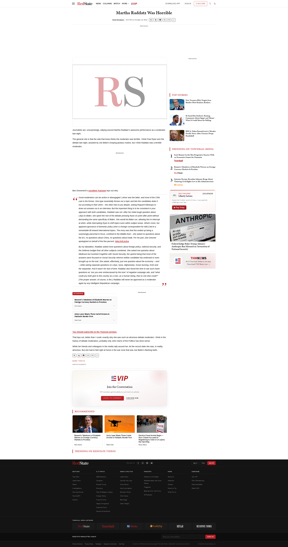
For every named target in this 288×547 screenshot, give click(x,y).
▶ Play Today (179, 207)
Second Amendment (103, 511)
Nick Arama (78, 445)
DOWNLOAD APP (172, 3)
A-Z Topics (100, 471)
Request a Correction (110, 544)
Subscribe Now (132, 398)
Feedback (98, 544)
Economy (99, 488)
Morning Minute (77, 492)
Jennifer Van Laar (126, 480)
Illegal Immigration (102, 503)
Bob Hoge (123, 500)
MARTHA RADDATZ (79, 364)
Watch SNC (195, 488)
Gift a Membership (198, 480)
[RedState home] (80, 463)
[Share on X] (151, 20)
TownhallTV (76, 496)
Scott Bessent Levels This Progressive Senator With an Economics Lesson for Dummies (194, 156)
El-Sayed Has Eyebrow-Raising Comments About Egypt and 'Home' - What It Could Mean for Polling (200, 118)
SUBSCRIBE (200, 3)
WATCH (117, 3)
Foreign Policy (101, 496)
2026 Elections (101, 477)
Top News (75, 477)
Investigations (77, 488)
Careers (170, 484)
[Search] (210, 3)
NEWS (98, 3)
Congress (99, 480)
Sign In (195, 463)
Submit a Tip (172, 488)
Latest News (76, 480)
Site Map (121, 544)
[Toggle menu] (73, 3)
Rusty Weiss (143, 445)
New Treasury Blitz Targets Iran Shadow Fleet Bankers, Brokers (198, 101)
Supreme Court (101, 507)
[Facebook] (147, 463)
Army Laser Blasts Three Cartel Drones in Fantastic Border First (119, 436)
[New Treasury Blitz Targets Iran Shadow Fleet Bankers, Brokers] (177, 104)
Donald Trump (101, 484)
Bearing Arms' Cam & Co (152, 491)
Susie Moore (124, 484)
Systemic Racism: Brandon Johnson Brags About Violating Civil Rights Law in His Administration (194, 180)
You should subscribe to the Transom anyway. (94, 332)
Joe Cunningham (126, 488)
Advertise (171, 480)
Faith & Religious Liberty (104, 492)
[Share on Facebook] (160, 20)
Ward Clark (110, 445)
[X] (138, 463)
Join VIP (211, 463)
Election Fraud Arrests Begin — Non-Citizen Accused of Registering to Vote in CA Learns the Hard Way (152, 438)
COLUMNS (107, 3)
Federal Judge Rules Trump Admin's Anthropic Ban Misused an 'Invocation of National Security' (190, 246)
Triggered (147, 487)
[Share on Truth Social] (156, 20)
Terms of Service (77, 544)
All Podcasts (148, 495)
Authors (75, 500)
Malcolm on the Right (151, 477)
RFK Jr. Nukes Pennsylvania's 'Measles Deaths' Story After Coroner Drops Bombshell (201, 133)
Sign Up (210, 537)
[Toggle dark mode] (215, 3)
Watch (74, 484)
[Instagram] (142, 463)
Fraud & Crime (101, 500)
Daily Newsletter (197, 484)
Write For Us (172, 492)
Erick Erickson (118, 20)
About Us (171, 477)
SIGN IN (188, 3)
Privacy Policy (89, 544)
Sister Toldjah (124, 503)
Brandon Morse (125, 492)
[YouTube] (151, 463)
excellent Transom (97, 191)
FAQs (203, 463)
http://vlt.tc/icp (122, 241)
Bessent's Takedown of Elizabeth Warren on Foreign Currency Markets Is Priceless (87, 437)
